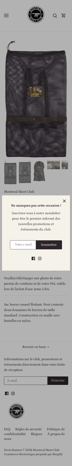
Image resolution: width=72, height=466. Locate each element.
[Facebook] (33, 258)
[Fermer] (64, 201)
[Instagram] (39, 258)
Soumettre (49, 245)
